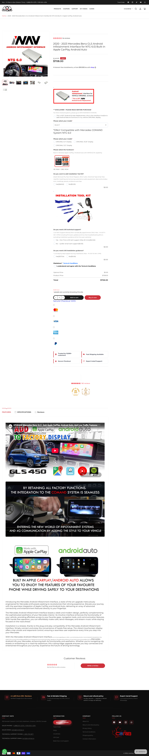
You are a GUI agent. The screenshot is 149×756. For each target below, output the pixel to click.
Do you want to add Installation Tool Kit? (68, 174)
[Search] (136, 9)
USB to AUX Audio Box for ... (15, 749)
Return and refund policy (91, 725)
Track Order (121, 2)
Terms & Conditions (70, 263)
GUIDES (91, 9)
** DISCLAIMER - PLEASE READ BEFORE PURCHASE (72, 110)
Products (57, 9)
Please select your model (62, 121)
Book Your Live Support (61, 741)
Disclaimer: (65, 263)
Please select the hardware (63, 150)
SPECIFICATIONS (24, 412)
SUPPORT (75, 9)
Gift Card (56, 737)
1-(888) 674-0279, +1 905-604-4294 (24, 725)
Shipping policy (88, 735)
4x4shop (131, 753)
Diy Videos (83, 9)
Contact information (89, 739)
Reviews (40, 412)
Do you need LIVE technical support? (67, 229)
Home (4, 16)
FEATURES (6, 412)
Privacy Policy (87, 728)
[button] (57, 38)
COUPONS (66, 9)
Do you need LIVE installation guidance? (68, 250)
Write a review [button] (92, 666)
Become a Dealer (62, 722)
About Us (86, 721)
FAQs (55, 730)
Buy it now (93, 297)
